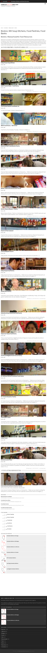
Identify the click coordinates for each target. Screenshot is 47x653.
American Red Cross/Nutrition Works (11, 168)
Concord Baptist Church (7, 251)
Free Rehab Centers (5, 504)
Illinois (3, 643)
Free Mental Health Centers (6, 507)
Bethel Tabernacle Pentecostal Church (11, 188)
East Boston (9, 523)
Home (2, 27)
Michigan (3, 633)
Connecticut (4, 646)
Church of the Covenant (7, 231)
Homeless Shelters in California (13, 546)
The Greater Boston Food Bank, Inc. (10, 106)
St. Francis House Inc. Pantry (8, 397)
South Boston (9, 526)
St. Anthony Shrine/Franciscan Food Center (12, 376)
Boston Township (10, 514)
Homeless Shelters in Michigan (13, 541)
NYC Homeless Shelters (11, 557)
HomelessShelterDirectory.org (23, 651)
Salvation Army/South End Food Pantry (11, 313)
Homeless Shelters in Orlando (12, 552)
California (3, 631)
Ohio (2, 637)
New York (3, 629)
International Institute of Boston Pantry (11, 486)
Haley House (4, 438)
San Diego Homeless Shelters (12, 563)
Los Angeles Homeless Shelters (13, 568)
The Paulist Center (6, 417)
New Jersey (4, 644)
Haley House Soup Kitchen (8, 63)
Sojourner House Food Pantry (8, 334)
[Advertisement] (23, 16)
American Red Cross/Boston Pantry (10, 146)
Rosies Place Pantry (6, 291)
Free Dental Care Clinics (5, 500)
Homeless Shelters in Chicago (12, 535)
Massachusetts (11, 27)
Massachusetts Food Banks (6, 496)
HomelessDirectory (9, 5)
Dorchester (9, 528)
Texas (3, 641)
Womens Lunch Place (6, 460)
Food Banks (6, 27)
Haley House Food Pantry (7, 271)
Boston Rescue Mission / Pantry (9, 209)
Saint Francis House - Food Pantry (10, 86)
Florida (3, 635)
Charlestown (9, 520)
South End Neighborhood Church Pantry (11, 355)
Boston (16, 27)
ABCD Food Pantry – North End (9, 125)
